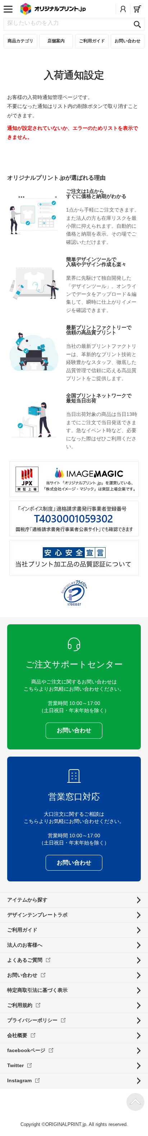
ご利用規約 (19, 1005)
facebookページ (26, 1050)
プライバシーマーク (74, 592)
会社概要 (17, 1035)
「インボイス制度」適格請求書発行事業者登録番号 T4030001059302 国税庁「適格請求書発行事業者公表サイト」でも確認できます (74, 518)
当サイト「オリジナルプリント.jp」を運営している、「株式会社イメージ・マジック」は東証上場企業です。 (74, 479)
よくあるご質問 (24, 960)
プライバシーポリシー (32, 1020)
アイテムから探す (27, 900)
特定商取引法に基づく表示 (37, 990)
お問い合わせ (22, 975)
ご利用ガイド (22, 930)
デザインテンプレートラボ (37, 915)
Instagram (19, 1080)
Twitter (15, 1065)
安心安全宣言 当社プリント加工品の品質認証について (74, 558)
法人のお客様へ (24, 945)
